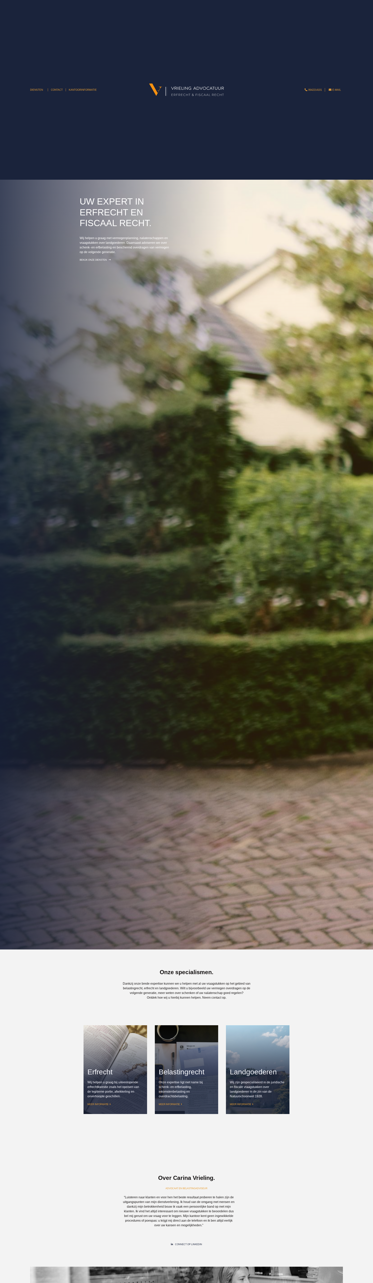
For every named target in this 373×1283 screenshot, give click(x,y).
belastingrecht (132, 988)
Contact (57, 89)
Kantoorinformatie (83, 89)
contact (216, 997)
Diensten (36, 89)
